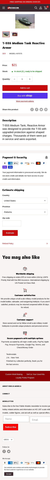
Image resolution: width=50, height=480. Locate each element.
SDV (4, 53)
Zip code (6, 218)
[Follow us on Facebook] (4, 451)
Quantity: (6, 79)
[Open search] (36, 7)
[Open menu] (3, 8)
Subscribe (10, 427)
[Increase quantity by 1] (29, 79)
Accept (8, 474)
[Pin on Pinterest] (36, 109)
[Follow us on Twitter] (8, 451)
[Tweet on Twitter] (41, 109)
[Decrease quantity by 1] (14, 79)
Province (6, 207)
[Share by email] (46, 109)
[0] (45, 7)
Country (5, 195)
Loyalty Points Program (25, 378)
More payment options (25, 101)
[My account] (40, 7)
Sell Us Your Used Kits (36, 374)
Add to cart (25, 88)
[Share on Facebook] (32, 109)
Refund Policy (7, 243)
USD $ (6, 439)
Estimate (10, 233)
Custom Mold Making (13, 374)
